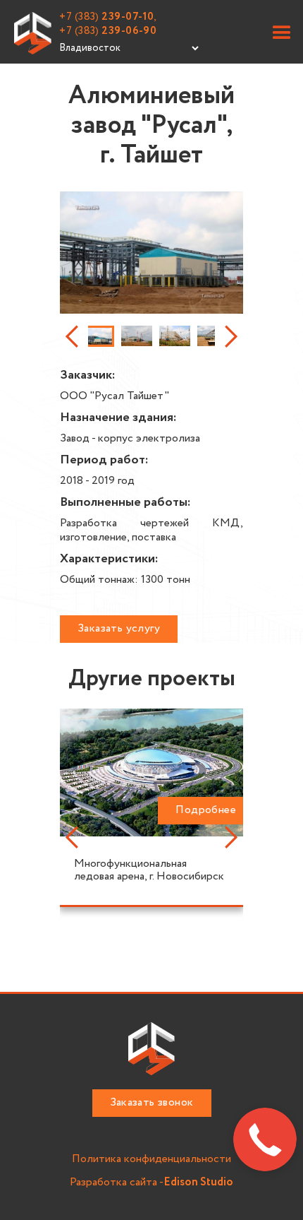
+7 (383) (107, 31)
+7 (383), (108, 17)
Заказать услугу (119, 628)
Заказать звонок (152, 1102)
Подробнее (205, 810)
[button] (282, 33)
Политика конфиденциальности (151, 1159)
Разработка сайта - (151, 1182)
